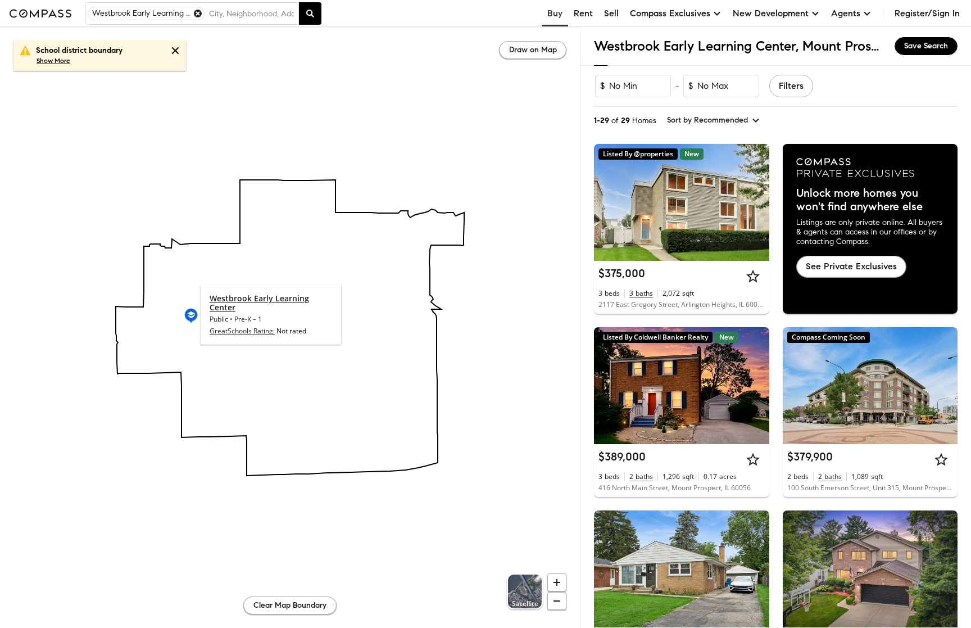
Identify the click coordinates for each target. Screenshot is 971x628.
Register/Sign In (927, 13)
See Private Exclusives (851, 266)
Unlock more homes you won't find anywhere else (859, 200)
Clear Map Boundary (289, 605)
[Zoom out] (556, 601)
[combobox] (251, 13)
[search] (310, 13)
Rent (583, 13)
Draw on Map (533, 50)
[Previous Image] (607, 202)
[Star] (753, 276)
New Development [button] (771, 13)
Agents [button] (845, 13)
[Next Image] (756, 202)
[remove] (197, 13)
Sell (611, 13)
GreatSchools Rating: (242, 331)
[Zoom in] (556, 582)
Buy (554, 13)
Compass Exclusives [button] (670, 13)
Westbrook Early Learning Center (259, 303)
